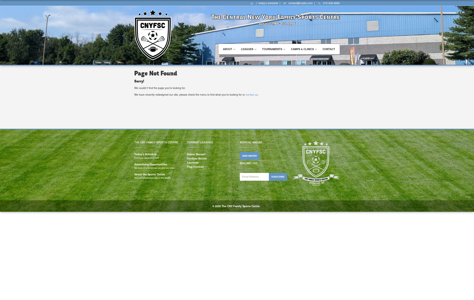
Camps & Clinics (302, 49)
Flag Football (195, 166)
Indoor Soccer (196, 154)
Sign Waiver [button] (249, 155)
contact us (252, 94)
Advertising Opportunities (150, 164)
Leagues (247, 49)
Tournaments (272, 49)
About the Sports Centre (149, 174)
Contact (329, 49)
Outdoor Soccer (197, 158)
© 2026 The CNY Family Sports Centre (236, 206)
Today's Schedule (145, 154)
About (227, 49)
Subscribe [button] (278, 177)
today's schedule (268, 3)
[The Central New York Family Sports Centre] (253, 3)
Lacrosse (193, 162)
